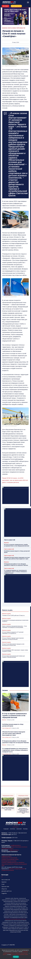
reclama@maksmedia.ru (7, 848)
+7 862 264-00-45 (22, 833)
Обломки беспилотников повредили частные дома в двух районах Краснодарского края (17, 558)
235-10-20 (14, 837)
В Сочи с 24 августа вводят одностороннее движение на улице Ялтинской (13, 638)
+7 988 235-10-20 (17, 840)
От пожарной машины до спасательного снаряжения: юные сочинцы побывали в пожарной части (15, 572)
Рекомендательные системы (9, 861)
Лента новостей (13, 28)
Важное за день (6, 613)
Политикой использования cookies (19, 954)
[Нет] (29, 953)
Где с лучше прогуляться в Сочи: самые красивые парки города (8, 808)
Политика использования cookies (10, 859)
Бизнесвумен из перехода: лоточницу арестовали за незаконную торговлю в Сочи (23, 811)
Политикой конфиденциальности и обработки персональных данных (15, 953)
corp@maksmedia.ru (14, 850)
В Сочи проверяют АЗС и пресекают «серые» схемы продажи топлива (15, 650)
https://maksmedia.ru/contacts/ (19, 847)
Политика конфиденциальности (17, 868)
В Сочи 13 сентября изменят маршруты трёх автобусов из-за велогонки (13, 644)
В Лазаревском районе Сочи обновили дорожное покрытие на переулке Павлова (16, 564)
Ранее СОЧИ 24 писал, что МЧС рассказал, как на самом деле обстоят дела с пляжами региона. (15, 480)
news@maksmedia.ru (15, 845)
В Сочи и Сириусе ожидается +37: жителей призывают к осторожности (12, 633)
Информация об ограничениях (9, 857)
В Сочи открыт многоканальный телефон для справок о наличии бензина (13, 656)
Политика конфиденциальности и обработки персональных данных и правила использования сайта (14, 864)
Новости (22, 28)
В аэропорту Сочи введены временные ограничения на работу (15, 621)
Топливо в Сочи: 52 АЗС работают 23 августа (13, 615)
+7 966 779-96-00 (12, 833)
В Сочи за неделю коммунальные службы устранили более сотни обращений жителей (16, 545)
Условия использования (8, 870)
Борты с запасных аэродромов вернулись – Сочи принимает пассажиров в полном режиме (14, 627)
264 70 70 (14, 834)
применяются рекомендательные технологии (15, 919)
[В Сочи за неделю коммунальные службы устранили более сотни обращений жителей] (15, 702)
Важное (4, 28)
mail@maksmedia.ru (6, 856)
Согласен (16, 956)
